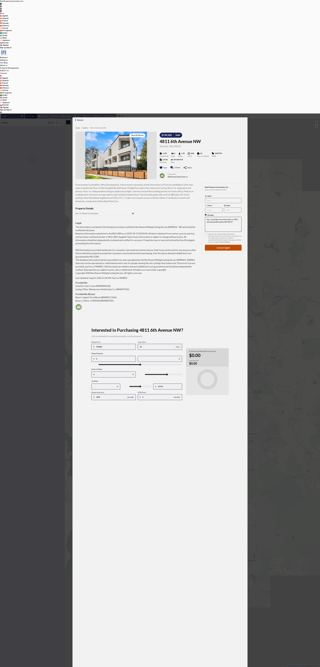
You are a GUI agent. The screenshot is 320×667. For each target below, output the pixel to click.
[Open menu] (1, 112)
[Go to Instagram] (1, 6)
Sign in (9, 48)
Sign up (3, 48)
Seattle (85, 128)
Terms (221, 242)
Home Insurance (97, 392)
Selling (3, 60)
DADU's (3, 70)
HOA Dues (142, 392)
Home (78, 128)
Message (211, 215)
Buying (3, 57)
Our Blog (3, 63)
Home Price (95, 342)
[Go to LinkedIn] (1, 11)
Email (228, 205)
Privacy (227, 242)
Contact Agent (223, 247)
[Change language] (2, 13)
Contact (3, 73)
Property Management (9, 68)
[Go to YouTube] (1, 9)
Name (209, 196)
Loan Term (142, 342)
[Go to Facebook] (1, 4)
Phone (210, 205)
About (2, 65)
